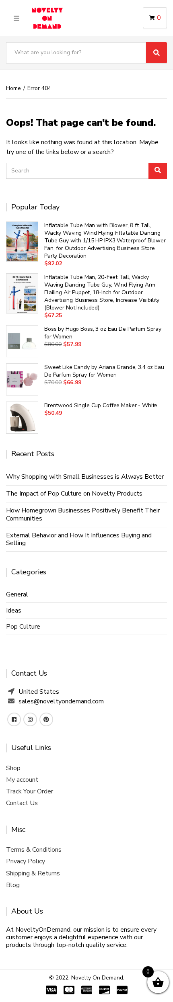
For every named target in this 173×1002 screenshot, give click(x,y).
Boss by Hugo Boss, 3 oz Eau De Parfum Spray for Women (102, 332)
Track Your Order (29, 791)
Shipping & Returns (33, 873)
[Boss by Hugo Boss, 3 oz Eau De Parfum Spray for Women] (22, 341)
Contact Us (22, 803)
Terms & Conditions (34, 849)
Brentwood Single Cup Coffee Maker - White (100, 405)
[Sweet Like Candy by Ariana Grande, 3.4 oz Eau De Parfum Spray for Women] (22, 379)
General (17, 594)
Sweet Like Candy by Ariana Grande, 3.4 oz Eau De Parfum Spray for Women (104, 371)
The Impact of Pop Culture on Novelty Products (74, 493)
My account (22, 779)
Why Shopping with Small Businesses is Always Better (85, 476)
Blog (13, 885)
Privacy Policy (25, 861)
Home (13, 88)
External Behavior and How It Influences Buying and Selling (79, 539)
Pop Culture (23, 626)
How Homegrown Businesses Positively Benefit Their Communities (83, 514)
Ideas (13, 610)
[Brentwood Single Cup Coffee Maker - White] (22, 418)
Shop (13, 768)
